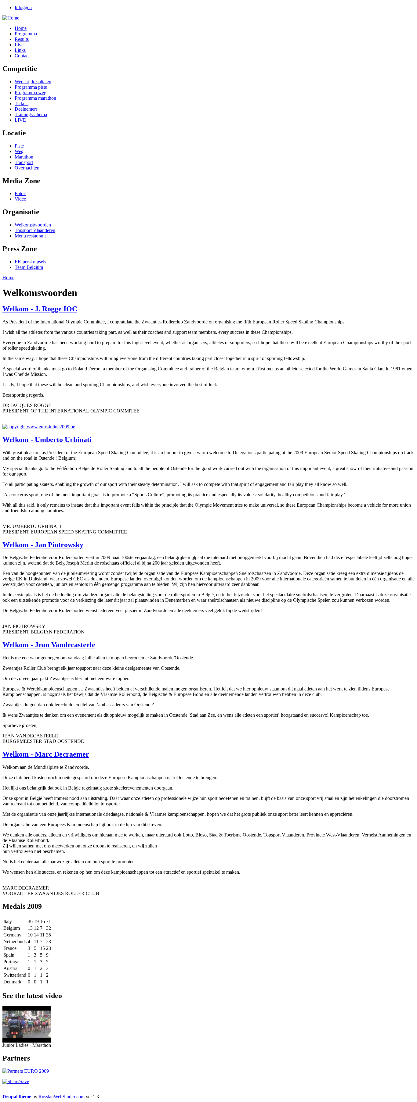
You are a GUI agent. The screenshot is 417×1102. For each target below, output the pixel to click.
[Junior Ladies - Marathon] (26, 1040)
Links (20, 50)
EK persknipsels (30, 261)
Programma (26, 33)
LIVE (20, 120)
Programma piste (31, 87)
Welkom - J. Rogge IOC (39, 309)
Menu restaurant (30, 235)
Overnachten (27, 167)
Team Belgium (29, 267)
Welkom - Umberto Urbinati (47, 440)
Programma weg (30, 92)
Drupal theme (16, 1096)
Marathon (24, 156)
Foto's (20, 193)
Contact (22, 55)
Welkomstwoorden (33, 224)
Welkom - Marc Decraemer (45, 754)
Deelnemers (26, 109)
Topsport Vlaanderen (35, 230)
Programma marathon (35, 98)
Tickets (21, 103)
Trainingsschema (31, 114)
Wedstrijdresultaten (33, 81)
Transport (24, 162)
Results (22, 39)
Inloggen (23, 7)
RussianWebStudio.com (61, 1096)
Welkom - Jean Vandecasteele (48, 645)
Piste (19, 145)
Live (19, 44)
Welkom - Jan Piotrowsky (42, 545)
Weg (19, 151)
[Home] (10, 17)
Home (21, 28)
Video (20, 198)
